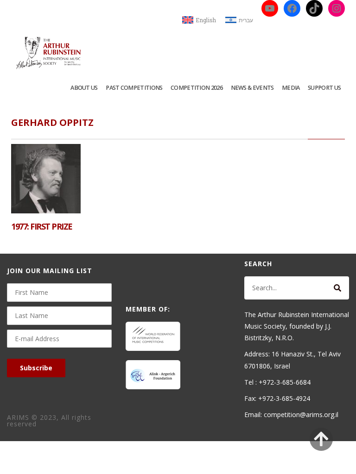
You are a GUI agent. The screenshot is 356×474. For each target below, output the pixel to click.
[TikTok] (314, 8)
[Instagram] (336, 8)
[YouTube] (269, 8)
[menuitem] (199, 20)
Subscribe (36, 367)
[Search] (337, 287)
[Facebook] (292, 8)
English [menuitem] (206, 20)
